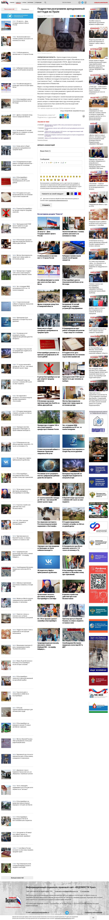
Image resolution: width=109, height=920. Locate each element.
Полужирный (42, 162)
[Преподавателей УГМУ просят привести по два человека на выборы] (73, 368)
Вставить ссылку (58, 162)
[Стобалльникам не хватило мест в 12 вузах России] (48, 247)
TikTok (61, 108)
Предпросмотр (65, 162)
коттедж (55, 108)
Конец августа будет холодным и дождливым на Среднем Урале (47, 330)
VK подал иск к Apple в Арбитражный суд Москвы (47, 571)
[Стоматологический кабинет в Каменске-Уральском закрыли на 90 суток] (48, 441)
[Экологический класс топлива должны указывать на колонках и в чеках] (73, 223)
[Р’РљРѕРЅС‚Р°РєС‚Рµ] (72, 16)
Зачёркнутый (48, 162)
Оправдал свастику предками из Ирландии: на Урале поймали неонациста (48, 548)
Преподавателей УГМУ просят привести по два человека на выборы (73, 379)
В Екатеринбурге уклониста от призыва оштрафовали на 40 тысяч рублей (48, 355)
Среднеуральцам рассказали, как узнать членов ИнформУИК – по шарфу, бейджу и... (48, 646)
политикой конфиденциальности (58, 200)
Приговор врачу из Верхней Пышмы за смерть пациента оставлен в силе (72, 621)
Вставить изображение (56, 162)
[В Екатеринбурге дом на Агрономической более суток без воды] (73, 271)
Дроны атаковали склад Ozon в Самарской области (48, 305)
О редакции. (85, 891)
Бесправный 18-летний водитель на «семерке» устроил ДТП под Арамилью (72, 306)
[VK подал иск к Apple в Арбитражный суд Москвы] (48, 562)
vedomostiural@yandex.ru (40, 912)
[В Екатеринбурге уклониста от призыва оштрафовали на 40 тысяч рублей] (48, 344)
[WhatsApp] (82, 16)
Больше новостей (17, 878)
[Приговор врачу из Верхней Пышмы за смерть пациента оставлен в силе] (73, 610)
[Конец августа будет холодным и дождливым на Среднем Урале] (48, 320)
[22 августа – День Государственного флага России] (48, 223)
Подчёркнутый (46, 162)
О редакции (38, 2)
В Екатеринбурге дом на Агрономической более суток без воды (72, 282)
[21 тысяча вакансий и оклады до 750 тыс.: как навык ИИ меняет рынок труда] (48, 489)
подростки (49, 108)
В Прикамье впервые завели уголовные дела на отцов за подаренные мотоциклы (64, 135)
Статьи (24, 2)
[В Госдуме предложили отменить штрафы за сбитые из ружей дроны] (73, 513)
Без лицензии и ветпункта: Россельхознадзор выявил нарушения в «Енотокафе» (47, 524)
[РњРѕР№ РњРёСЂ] (84, 16)
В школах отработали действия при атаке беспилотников (70, 596)
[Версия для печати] (84, 116)
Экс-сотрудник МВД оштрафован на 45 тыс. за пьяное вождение (72, 427)
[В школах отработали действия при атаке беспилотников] (73, 586)
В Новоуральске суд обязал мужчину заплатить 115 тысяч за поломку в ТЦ (72, 548)
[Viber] (80, 16)
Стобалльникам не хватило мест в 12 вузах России (47, 257)
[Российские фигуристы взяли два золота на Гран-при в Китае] (48, 271)
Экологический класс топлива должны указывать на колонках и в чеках (73, 234)
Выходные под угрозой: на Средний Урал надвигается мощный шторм (72, 476)
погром (73, 108)
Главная (12, 2)
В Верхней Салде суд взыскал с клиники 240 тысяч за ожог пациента (73, 500)
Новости (18, 2)
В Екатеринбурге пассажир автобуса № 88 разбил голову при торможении (73, 572)
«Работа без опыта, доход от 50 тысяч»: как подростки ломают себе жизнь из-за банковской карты (63, 132)
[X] (78, 16)
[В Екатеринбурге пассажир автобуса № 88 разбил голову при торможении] (73, 562)
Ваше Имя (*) (45, 151)
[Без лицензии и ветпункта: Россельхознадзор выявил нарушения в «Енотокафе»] (48, 513)
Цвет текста (51, 162)
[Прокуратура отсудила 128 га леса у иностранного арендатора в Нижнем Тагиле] (48, 417)
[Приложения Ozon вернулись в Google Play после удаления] (73, 441)
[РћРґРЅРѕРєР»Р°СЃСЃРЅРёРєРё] (74, 16)
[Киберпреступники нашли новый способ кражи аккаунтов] (73, 247)
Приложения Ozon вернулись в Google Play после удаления (73, 450)
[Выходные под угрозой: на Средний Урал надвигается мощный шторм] (73, 465)
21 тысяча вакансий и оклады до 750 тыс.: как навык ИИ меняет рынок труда (48, 500)
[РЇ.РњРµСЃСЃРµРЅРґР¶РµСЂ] (71, 16)
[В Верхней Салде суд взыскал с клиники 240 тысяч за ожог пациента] (73, 489)
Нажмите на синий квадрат (52, 194)
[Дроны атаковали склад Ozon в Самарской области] (48, 296)
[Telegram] (76, 16)
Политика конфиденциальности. (66, 891)
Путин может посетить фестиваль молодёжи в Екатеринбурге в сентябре (46, 596)
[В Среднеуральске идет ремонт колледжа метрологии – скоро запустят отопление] (73, 320)
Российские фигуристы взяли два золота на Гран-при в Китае (48, 282)
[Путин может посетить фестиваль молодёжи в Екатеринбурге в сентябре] (48, 586)
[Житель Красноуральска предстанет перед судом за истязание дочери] (73, 392)
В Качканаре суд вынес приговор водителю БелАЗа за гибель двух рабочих (48, 403)
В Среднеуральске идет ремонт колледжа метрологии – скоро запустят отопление (73, 330)
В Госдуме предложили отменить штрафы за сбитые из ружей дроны (73, 524)
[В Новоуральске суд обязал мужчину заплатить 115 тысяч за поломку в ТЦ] (73, 538)
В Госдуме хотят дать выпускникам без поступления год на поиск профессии (73, 355)
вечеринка (67, 108)
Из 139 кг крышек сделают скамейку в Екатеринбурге (47, 620)
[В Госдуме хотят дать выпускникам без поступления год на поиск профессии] (73, 344)
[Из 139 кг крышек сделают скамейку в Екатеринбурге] (48, 610)
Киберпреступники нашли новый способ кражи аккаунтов (71, 258)
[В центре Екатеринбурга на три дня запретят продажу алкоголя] (48, 368)
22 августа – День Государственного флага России (46, 234)
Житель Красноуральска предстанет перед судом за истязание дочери (72, 403)
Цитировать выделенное (63, 162)
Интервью (30, 2)
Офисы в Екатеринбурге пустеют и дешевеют (57, 138)
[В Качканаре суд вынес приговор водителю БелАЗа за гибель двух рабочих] (48, 392)
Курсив (44, 162)
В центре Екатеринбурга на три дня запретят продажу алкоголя (48, 379)
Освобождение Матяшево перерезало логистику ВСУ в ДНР (72, 645)
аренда (43, 108)
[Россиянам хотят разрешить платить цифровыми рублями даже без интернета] (48, 465)
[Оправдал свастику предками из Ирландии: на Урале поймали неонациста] (48, 538)
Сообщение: (44, 159)
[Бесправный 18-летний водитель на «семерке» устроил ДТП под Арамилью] (73, 296)
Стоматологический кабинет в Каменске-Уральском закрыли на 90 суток (48, 451)
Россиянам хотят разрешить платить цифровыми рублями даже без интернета (48, 476)
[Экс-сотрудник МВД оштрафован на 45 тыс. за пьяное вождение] (73, 417)
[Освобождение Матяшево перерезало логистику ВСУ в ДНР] (73, 634)
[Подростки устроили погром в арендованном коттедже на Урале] (61, 35)
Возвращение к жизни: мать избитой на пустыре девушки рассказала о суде (64, 129)
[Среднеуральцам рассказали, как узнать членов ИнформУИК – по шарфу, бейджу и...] (48, 634)
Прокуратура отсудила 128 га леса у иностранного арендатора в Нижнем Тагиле (62, 125)
